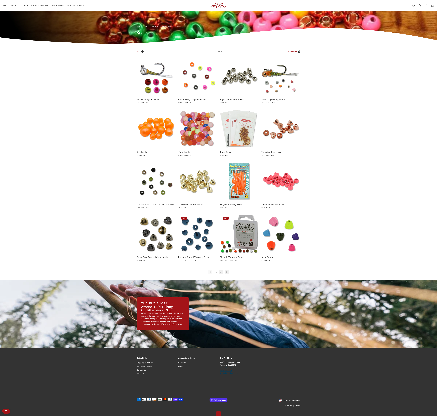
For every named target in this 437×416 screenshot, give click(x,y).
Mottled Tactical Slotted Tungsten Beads (156, 204)
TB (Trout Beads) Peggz (231, 204)
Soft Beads (142, 152)
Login (180, 366)
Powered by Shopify (292, 406)
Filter (139, 51)
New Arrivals (58, 5)
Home (138, 26)
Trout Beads (184, 152)
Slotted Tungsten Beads (148, 99)
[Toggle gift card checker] (6, 411)
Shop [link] (12, 5)
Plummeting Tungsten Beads (192, 99)
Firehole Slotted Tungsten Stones (194, 257)
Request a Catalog (144, 366)
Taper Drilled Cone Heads (190, 204)
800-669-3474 (226, 368)
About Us (140, 374)
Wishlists (182, 363)
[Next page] (227, 272)
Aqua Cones (267, 257)
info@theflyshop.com (229, 373)
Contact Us (141, 370)
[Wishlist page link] (413, 5)
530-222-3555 (226, 370)
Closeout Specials (39, 5)
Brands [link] (22, 5)
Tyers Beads (225, 152)
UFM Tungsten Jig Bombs (274, 99)
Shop (146, 26)
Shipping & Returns (145, 363)
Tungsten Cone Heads (272, 152)
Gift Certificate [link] (74, 5)
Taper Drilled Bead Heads (232, 99)
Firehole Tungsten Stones (232, 257)
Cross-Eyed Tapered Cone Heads (152, 257)
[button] (4, 5)
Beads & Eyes (166, 26)
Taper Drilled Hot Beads (273, 204)
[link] (426, 5)
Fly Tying (155, 26)
